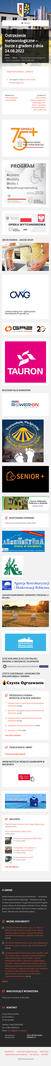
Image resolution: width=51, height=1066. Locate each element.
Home (7, 57)
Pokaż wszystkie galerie (15, 754)
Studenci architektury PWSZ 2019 (27, 838)
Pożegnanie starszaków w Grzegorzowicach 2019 (24, 849)
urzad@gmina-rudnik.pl (17, 1030)
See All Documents (13, 735)
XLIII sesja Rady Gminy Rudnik (11, 98)
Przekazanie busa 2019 (23, 857)
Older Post (41, 95)
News (15, 57)
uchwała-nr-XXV (14, 730)
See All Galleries (12, 866)
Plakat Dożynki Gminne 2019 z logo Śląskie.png (24, 824)
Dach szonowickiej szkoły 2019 (18, 831)
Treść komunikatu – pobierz (19, 71)
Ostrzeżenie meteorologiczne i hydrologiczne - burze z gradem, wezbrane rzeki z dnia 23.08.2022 (38, 103)
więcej (5, 981)
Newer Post (9, 95)
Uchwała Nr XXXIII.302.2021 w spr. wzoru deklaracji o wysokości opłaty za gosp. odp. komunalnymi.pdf (26, 944)
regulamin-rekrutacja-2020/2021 (21, 725)
